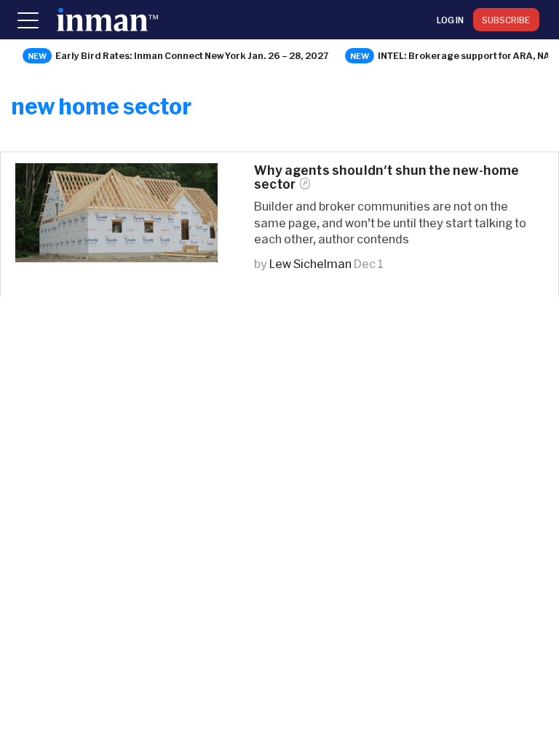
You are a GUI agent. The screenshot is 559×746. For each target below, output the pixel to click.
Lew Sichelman (310, 263)
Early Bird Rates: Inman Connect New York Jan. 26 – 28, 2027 (192, 55)
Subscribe (506, 20)
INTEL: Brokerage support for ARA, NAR (467, 55)
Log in (450, 20)
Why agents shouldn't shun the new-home (386, 177)
